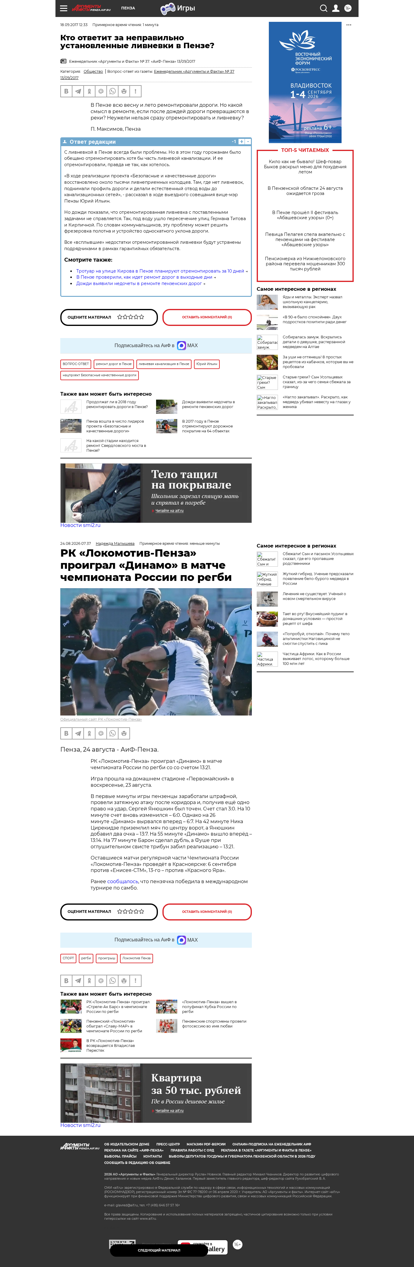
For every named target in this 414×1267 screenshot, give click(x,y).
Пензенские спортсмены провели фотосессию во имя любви (214, 1023)
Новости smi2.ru (80, 525)
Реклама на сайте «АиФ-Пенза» (134, 1150)
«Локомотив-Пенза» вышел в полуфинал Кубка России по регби (209, 1007)
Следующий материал (159, 1250)
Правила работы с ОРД (192, 1150)
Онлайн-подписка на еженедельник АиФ (271, 1144)
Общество (93, 71)
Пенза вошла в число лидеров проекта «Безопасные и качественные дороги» (115, 426)
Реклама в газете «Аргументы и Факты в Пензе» (266, 1150)
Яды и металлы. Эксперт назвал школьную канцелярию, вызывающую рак (312, 302)
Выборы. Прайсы (120, 1156)
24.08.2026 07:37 (75, 543)
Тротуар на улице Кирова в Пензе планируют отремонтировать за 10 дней (160, 271)
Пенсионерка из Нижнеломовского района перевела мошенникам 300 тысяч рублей (305, 264)
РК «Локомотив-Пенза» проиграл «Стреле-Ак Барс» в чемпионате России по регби (118, 1007)
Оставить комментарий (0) (207, 317)
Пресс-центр (168, 1144)
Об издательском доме (126, 1144)
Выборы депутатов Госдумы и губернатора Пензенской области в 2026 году (242, 1156)
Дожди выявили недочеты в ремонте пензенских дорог (139, 283)
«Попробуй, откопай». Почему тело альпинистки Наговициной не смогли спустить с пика (316, 639)
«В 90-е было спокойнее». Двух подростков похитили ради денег (315, 319)
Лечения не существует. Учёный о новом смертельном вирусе (314, 596)
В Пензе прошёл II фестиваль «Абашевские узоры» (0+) (305, 215)
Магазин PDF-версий (206, 1144)
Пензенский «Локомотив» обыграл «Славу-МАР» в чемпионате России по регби (114, 1026)
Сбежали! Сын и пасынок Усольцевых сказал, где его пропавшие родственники (318, 558)
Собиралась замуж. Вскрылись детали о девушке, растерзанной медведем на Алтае (314, 342)
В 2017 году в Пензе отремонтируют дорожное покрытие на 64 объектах (207, 426)
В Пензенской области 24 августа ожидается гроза (305, 191)
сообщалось (122, 881)
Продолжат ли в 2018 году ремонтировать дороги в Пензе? (117, 404)
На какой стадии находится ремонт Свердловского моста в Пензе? (116, 445)
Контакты (152, 1156)
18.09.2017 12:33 (74, 24)
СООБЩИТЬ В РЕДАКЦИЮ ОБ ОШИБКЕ (137, 1163)
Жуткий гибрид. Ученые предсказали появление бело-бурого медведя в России (318, 578)
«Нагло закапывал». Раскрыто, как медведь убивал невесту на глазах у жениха (317, 402)
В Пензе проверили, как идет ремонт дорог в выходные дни (144, 277)
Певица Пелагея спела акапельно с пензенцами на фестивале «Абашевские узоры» (305, 239)
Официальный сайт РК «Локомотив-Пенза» (101, 719)
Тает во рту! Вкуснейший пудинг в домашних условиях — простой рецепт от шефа (315, 619)
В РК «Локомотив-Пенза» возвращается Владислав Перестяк (110, 1045)
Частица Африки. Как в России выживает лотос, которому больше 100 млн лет (316, 659)
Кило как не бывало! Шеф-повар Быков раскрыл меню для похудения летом (305, 167)
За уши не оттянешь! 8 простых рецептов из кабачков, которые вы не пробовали (318, 362)
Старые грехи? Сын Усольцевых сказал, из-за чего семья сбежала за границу (317, 382)
